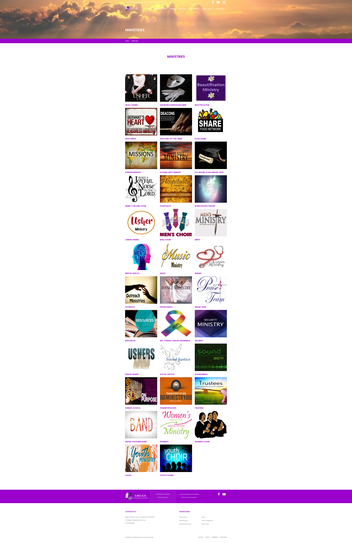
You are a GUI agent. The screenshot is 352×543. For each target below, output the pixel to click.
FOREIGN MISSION (133, 172)
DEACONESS (130, 138)
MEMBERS (173, 9)
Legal (203, 517)
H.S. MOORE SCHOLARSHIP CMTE (209, 172)
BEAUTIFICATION (202, 105)
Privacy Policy (183, 517)
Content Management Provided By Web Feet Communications (189, 495)
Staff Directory (183, 520)
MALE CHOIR (165, 239)
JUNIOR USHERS (132, 239)
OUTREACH (130, 307)
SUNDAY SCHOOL (133, 408)
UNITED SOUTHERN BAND (136, 441)
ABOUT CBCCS (207, 9)
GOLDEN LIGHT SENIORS (170, 172)
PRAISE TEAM (200, 307)
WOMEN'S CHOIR (202, 441)
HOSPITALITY (165, 206)
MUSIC (163, 273)
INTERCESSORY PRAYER (205, 206)
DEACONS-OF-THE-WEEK (171, 138)
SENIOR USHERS (132, 374)
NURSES (198, 273)
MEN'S (197, 239)
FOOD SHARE (200, 138)
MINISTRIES (182, 9)
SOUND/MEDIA (201, 374)
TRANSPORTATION (168, 408)
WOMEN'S (164, 441)
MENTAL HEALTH (132, 273)
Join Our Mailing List (207, 520)
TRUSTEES (199, 408)
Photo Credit (205, 524)
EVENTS (156, 9)
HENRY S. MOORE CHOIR (135, 206)
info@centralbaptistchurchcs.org (136, 520)
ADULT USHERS (131, 105)
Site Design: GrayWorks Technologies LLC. (163, 495)
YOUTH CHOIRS (167, 475)
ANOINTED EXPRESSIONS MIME (173, 105)
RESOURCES (130, 340)
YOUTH (128, 475)
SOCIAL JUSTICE (167, 374)
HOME (149, 9)
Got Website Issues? (185, 524)
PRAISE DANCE (166, 307)
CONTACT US (219, 9)
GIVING (164, 9)
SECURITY (199, 340)
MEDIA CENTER (193, 9)
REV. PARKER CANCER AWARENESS (175, 340)
